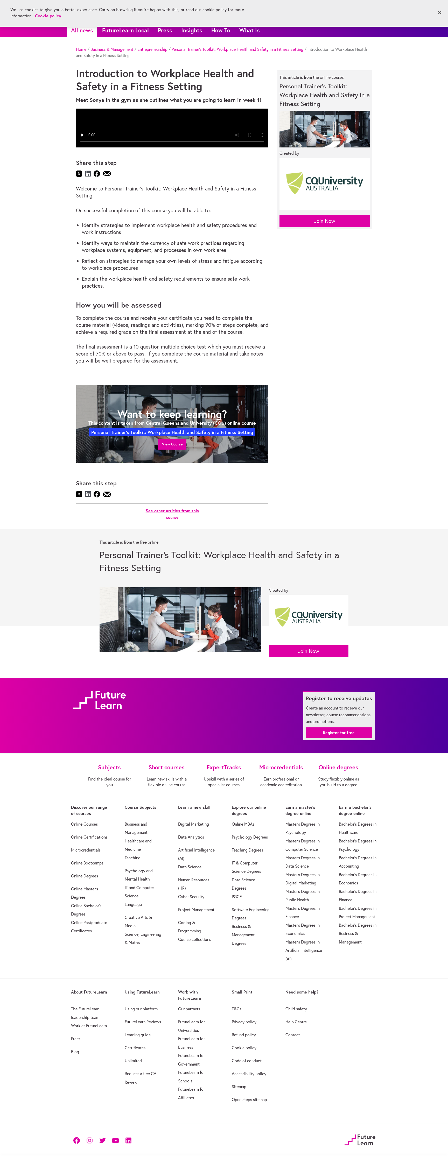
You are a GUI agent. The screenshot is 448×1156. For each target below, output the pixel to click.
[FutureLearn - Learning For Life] (360, 1139)
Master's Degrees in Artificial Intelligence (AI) (303, 950)
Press (165, 30)
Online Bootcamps (87, 863)
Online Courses (84, 824)
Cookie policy (244, 1047)
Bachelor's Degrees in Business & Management (357, 934)
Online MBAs (243, 824)
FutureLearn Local (125, 30)
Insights (191, 30)
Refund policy (244, 1034)
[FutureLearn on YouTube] (115, 1140)
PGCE (237, 896)
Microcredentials (86, 850)
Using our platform (141, 1008)
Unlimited (133, 1060)
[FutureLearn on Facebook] (78, 1140)
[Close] (439, 12)
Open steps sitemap (249, 1099)
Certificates (135, 1047)
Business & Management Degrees (243, 935)
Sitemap (239, 1086)
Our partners (189, 1008)
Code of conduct (247, 1060)
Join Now (324, 221)
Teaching (133, 857)
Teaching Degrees (247, 850)
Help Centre (296, 1021)
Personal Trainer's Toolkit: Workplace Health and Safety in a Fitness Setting (237, 49)
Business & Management (111, 49)
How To (220, 30)
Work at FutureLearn (89, 1025)
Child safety (296, 1008)
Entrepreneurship (152, 49)
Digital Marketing (193, 824)
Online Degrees (84, 875)
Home (81, 49)
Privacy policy (244, 1021)
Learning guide (138, 1034)
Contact (292, 1034)
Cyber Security (191, 896)
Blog (75, 1051)
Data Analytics (191, 837)
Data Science (189, 866)
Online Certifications (89, 837)
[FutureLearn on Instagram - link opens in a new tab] (89, 1140)
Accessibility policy (249, 1073)
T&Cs (236, 1008)
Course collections (194, 939)
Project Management (196, 909)
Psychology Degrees (250, 837)
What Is (249, 30)
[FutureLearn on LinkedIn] (128, 1140)
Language (133, 904)
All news (82, 30)
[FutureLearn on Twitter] (102, 1140)
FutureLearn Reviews (143, 1021)
